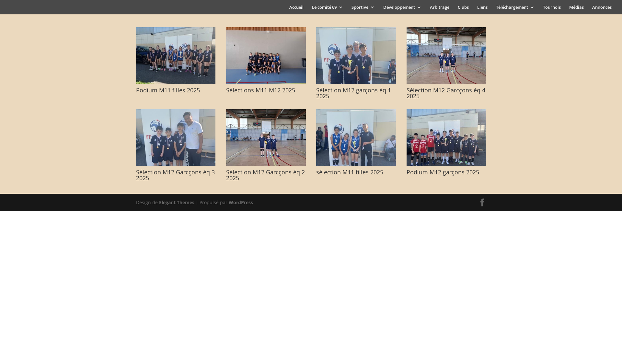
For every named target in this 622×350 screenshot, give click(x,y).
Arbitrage (439, 7)
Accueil (296, 7)
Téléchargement (512, 7)
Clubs (463, 7)
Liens (482, 7)
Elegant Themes (176, 202)
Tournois (552, 7)
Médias (576, 7)
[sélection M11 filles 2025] (356, 164)
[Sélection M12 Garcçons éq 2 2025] (266, 164)
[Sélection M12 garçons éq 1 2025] (356, 82)
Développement (399, 7)
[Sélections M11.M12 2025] (266, 82)
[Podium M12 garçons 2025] (446, 164)
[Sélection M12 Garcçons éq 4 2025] (446, 82)
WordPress (241, 202)
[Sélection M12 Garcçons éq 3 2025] (176, 164)
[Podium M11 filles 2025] (176, 82)
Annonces (602, 7)
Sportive (359, 7)
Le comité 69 (324, 7)
